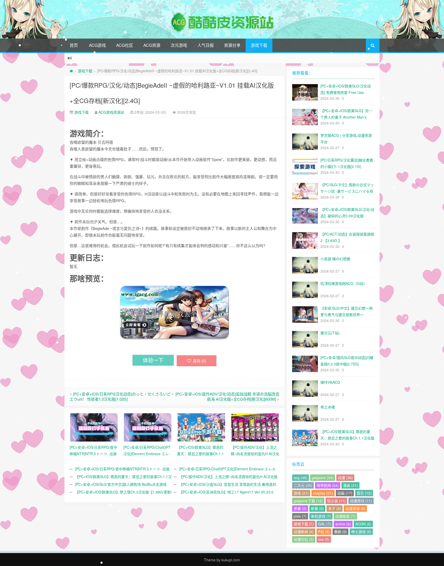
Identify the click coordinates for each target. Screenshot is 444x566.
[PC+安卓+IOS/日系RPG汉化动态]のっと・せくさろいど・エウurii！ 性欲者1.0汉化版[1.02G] (122, 396)
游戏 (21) (301, 493)
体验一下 (153, 360)
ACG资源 (151, 45)
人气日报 (205, 45)
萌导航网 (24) (328, 485)
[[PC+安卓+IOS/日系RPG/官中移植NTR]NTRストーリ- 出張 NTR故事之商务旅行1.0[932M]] (94, 426)
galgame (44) (323, 477)
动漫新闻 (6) (304, 531)
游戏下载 (259, 45)
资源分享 (232, 45)
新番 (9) (317, 508)
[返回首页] (71, 70)
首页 (74, 45)
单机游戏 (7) (321, 516)
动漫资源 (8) (355, 508)
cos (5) (323, 539)
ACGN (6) (363, 523)
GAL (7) (324, 523)
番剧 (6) (340, 531)
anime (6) (343, 523)
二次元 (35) (303, 485)
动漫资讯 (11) (361, 500)
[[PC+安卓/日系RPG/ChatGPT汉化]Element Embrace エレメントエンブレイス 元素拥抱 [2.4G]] (147, 426)
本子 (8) (334, 508)
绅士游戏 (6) (361, 531)
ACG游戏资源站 (111, 112)
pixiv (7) (300, 516)
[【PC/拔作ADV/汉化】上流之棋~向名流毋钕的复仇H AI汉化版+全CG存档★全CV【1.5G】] (255, 426)
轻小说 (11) (336, 500)
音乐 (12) (364, 493)
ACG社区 (124, 45)
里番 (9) (300, 508)
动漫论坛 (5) (304, 539)
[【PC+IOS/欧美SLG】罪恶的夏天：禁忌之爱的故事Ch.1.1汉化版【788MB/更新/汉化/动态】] (201, 426)
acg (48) (300, 477)
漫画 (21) (350, 485)
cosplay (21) (323, 493)
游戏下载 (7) (304, 523)
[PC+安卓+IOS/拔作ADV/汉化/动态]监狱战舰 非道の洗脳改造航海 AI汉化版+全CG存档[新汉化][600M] (227, 396)
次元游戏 (179, 45)
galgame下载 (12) (308, 500)
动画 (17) (344, 493)
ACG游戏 (97, 45)
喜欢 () (199, 360)
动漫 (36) (345, 477)
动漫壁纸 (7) (345, 516)
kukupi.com (230, 559)
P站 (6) (324, 531)
